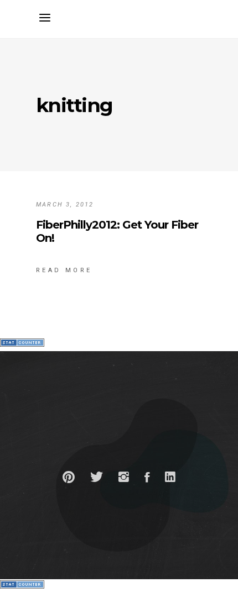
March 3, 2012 (65, 204)
